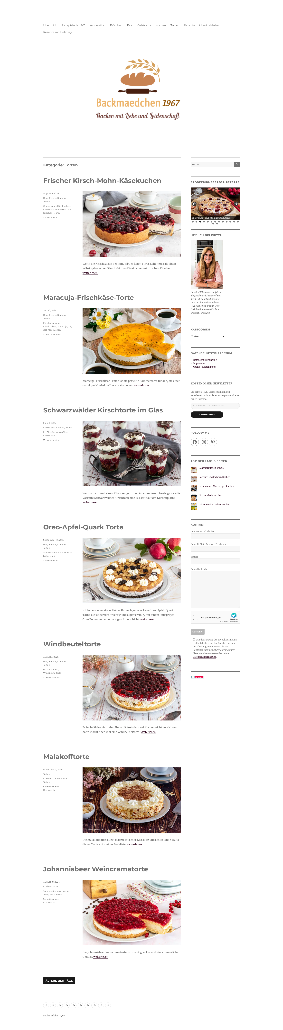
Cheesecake (49, 206)
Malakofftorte (66, 757)
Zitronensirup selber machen (214, 504)
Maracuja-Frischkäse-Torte (88, 297)
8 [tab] (219, 221)
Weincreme (55, 894)
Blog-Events (49, 198)
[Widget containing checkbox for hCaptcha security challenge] (215, 617)
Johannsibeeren (52, 891)
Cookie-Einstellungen (204, 366)
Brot (130, 25)
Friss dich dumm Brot (210, 495)
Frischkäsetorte (51, 323)
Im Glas (47, 432)
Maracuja (62, 326)
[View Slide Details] (215, 203)
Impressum (199, 363)
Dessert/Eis (49, 427)
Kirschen (48, 213)
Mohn (57, 213)
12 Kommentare (51, 677)
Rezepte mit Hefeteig (57, 32)
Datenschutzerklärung (205, 360)
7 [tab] (215, 221)
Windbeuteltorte (72, 644)
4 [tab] (204, 221)
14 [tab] (213, 223)
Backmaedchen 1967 (54, 1015)
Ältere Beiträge (59, 981)
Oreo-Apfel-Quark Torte (83, 527)
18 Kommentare (51, 440)
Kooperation (97, 25)
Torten (174, 25)
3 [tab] (200, 221)
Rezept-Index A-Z (73, 25)
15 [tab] (217, 223)
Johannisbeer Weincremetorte (95, 869)
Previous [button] (194, 204)
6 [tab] (211, 221)
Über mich (50, 25)
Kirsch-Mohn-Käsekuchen (57, 209)
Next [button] (236, 204)
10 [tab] (226, 221)
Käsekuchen (63, 206)
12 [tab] (234, 221)
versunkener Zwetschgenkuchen (216, 486)
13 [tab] (238, 221)
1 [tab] (193, 221)
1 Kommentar (50, 217)
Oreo (52, 556)
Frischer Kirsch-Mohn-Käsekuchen (102, 181)
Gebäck (142, 25)
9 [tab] (223, 221)
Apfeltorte (63, 552)
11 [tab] (230, 221)
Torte (55, 669)
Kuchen (161, 25)
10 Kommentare (51, 334)
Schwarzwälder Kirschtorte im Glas (103, 410)
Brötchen (116, 25)
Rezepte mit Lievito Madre (201, 25)
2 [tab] (196, 221)
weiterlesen (90, 273)
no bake (47, 669)
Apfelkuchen (50, 552)
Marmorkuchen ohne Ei (211, 468)
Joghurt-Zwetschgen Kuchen (214, 477)
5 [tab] (208, 221)
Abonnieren (207, 414)
